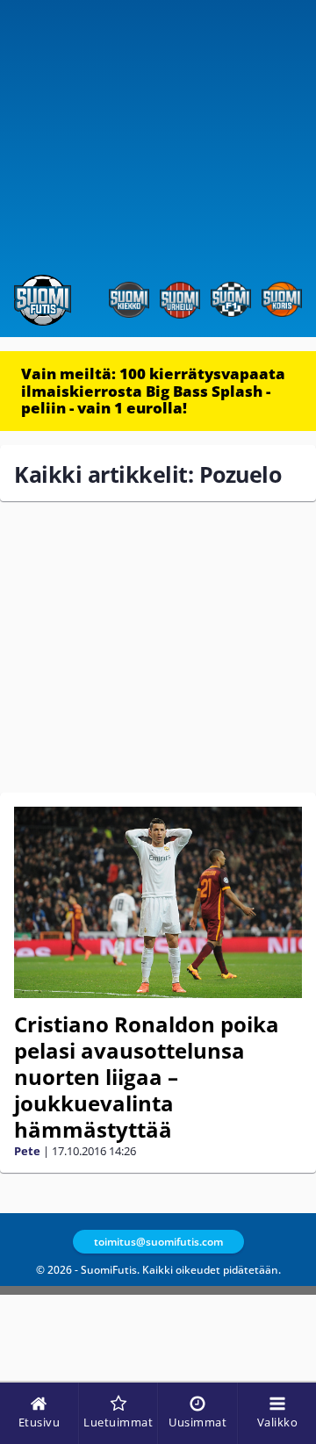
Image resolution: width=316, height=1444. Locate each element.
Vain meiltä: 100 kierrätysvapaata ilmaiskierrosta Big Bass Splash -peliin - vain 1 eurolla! (153, 390)
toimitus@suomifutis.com (158, 1241)
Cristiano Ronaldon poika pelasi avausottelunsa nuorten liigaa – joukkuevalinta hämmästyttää (146, 1076)
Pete (27, 1151)
